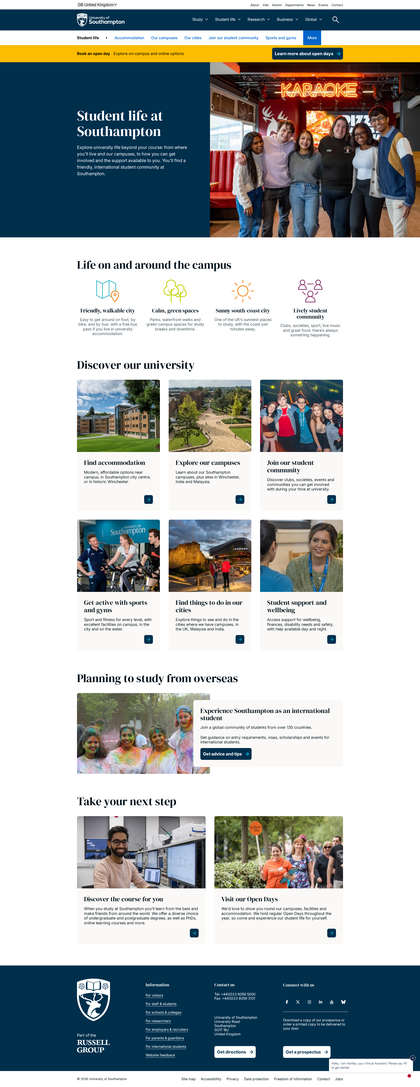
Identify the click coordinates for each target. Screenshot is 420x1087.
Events (323, 5)
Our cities (192, 37)
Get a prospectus (303, 1052)
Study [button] (197, 19)
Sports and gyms (281, 37)
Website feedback (160, 1055)
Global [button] (311, 19)
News (311, 5)
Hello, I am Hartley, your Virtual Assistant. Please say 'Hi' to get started (369, 1065)
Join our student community (233, 37)
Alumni (277, 5)
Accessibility (211, 1079)
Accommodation (129, 37)
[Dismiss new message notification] (413, 1058)
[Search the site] (334, 20)
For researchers (158, 1021)
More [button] (312, 37)
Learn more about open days (304, 53)
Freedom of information (293, 1079)
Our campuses (164, 37)
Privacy (233, 1079)
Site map (188, 1079)
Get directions (231, 1052)
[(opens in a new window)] (287, 1002)
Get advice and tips (222, 754)
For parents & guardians (165, 1038)
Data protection (256, 1079)
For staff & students (161, 1004)
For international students (166, 1046)
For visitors (154, 995)
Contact (337, 5)
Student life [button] (225, 19)
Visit (265, 5)
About (254, 5)
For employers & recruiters (167, 1029)
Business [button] (285, 19)
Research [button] (256, 19)
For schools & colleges (163, 1012)
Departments (294, 5)
